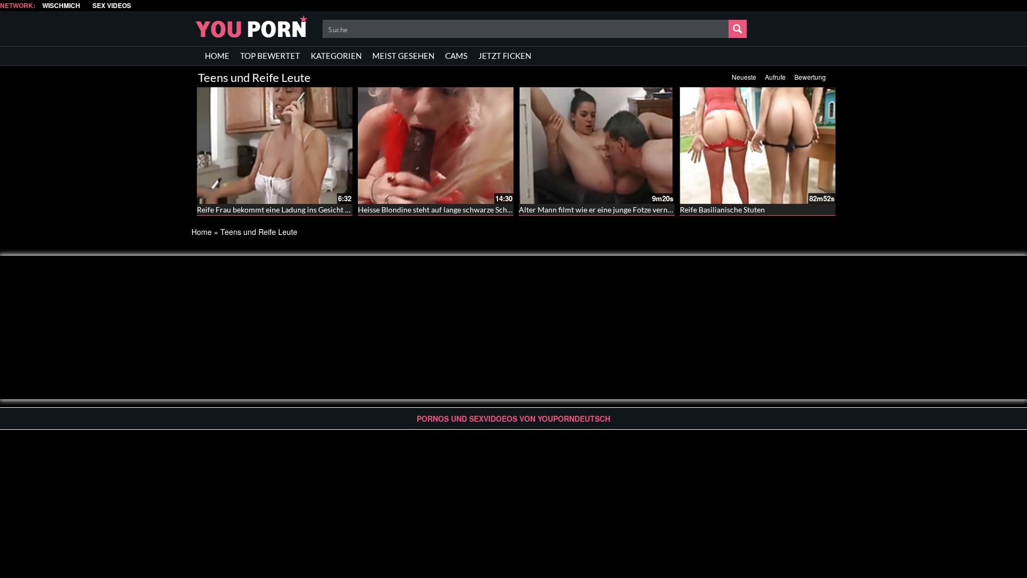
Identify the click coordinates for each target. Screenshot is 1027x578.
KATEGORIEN (336, 55)
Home (201, 231)
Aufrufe (775, 76)
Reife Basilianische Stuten (722, 209)
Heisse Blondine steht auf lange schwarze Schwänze (443, 209)
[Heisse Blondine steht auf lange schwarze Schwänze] (436, 145)
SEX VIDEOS (112, 5)
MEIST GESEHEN (403, 55)
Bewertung (810, 76)
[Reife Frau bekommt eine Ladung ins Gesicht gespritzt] (274, 145)
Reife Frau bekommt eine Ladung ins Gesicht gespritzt (285, 209)
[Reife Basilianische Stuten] (758, 145)
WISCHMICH (61, 5)
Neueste (744, 76)
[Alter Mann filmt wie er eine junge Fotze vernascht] (597, 145)
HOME (217, 55)
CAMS (456, 55)
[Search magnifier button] (738, 29)
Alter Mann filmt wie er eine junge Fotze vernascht (602, 209)
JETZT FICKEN (504, 55)
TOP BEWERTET (270, 55)
